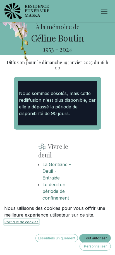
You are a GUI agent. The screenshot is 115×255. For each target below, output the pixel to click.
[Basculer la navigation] (104, 11)
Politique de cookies (21, 222)
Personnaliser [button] (95, 246)
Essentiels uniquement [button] (56, 238)
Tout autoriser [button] (95, 238)
